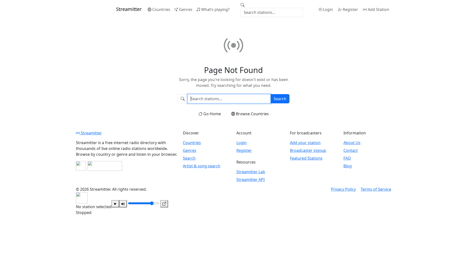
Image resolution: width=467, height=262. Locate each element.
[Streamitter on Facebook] (81, 166)
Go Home (212, 113)
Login (328, 9)
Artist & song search (201, 166)
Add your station (305, 142)
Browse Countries (252, 113)
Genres (185, 9)
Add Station (378, 9)
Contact (350, 150)
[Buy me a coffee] (105, 166)
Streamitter (91, 133)
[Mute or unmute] (123, 203)
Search (280, 98)
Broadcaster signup (308, 150)
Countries (161, 9)
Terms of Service (376, 189)
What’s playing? (215, 9)
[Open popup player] (164, 203)
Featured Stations (306, 158)
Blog (347, 166)
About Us (351, 142)
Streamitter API (250, 179)
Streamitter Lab (250, 171)
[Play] (115, 203)
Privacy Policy (343, 189)
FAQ (347, 158)
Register (350, 9)
